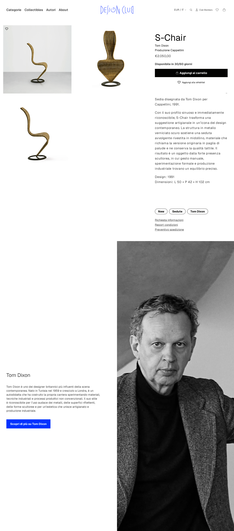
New (161, 211)
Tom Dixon (197, 211)
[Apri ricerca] (191, 9)
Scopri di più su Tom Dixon (28, 424)
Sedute (177, 211)
